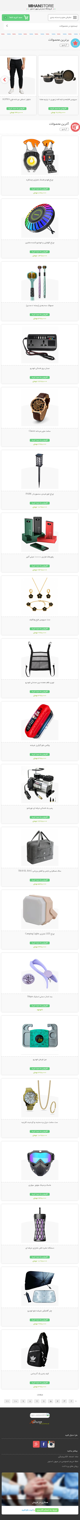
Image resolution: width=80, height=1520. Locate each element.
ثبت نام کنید (27, 1510)
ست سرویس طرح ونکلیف (39, 620)
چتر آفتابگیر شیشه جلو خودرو (40, 1311)
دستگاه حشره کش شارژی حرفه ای (39, 1248)
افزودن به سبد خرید (58, 109)
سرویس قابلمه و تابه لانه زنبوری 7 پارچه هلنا (58, 99)
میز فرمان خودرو (40, 1060)
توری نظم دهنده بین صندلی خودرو (39, 683)
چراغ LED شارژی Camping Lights (40, 934)
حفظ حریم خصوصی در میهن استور (62, 1461)
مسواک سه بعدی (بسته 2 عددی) (39, 306)
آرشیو (64, 45)
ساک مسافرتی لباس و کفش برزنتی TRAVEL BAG (39, 871)
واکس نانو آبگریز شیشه (39, 745)
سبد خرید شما (15, 17)
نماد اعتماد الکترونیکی (68, 1457)
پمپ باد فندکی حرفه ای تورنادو (40, 808)
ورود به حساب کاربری (47, 1510)
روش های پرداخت (70, 1466)
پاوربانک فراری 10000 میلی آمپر (40, 557)
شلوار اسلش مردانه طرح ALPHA (16, 99)
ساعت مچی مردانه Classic (40, 431)
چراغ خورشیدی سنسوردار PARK (40, 494)
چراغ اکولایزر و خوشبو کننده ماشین (39, 243)
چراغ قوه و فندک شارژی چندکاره (39, 180)
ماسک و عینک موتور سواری (39, 1185)
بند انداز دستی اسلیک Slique (39, 997)
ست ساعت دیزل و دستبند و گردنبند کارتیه (40, 1122)
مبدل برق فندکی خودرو (39, 368)
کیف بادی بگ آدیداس (40, 1374)
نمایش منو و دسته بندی (60, 17)
